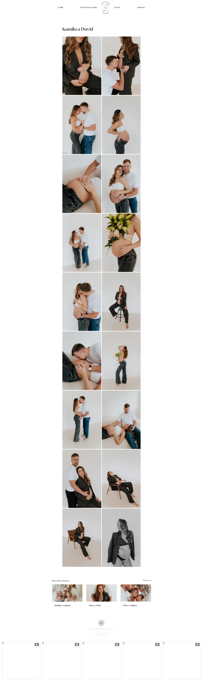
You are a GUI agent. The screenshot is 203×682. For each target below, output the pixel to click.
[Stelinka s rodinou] (67, 593)
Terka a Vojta (95, 605)
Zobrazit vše (147, 580)
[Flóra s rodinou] (136, 593)
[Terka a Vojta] (101, 593)
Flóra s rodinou (130, 605)
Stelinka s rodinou (62, 605)
